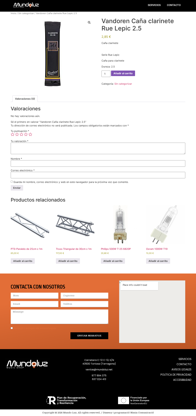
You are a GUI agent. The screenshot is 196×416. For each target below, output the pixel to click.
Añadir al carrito (123, 73)
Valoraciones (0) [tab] (25, 98)
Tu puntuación (20, 131)
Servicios (154, 5)
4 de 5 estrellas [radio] (26, 134)
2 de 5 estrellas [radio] (17, 134)
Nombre (16, 158)
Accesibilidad (182, 380)
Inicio (13, 13)
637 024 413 (99, 379)
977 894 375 (99, 375)
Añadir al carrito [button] (22, 260)
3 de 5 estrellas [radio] (21, 134)
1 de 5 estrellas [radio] (12, 134)
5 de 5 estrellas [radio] (30, 134)
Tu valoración (19, 141)
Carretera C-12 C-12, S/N (99, 360)
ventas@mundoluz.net (99, 369)
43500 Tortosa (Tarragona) (99, 363)
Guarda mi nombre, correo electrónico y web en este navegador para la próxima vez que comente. (70, 182)
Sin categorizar (26, 13)
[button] (89, 22)
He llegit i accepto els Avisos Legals (34, 328)
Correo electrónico (23, 170)
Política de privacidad (175, 375)
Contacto (174, 5)
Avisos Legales (181, 369)
